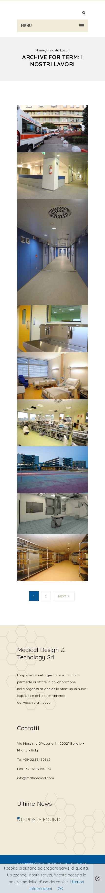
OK (60, 888)
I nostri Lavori (59, 50)
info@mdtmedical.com (35, 778)
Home (40, 50)
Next (62, 596)
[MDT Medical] (52, 9)
